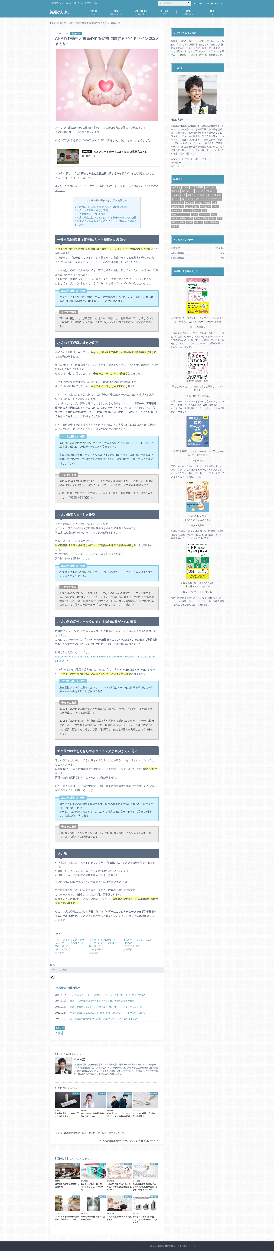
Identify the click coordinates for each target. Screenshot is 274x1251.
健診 (214, 203)
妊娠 (196, 206)
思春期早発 (176, 210)
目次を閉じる (120, 200)
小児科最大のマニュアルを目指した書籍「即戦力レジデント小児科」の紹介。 (109, 1012)
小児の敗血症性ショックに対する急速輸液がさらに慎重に (107, 217)
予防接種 (189, 203)
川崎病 (215, 206)
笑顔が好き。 (60, 12)
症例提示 (141, 12)
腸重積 (175, 222)
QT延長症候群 (197, 187)
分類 (165, 12)
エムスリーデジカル (196, 195)
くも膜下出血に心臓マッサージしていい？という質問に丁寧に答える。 (103, 943)
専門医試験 (205, 206)
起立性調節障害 (211, 222)
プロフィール (93, 12)
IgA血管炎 (176, 187)
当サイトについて (117, 12)
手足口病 (188, 210)
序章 (185, 592)
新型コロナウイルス (180, 214)
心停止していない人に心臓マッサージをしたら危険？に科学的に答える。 (69, 943)
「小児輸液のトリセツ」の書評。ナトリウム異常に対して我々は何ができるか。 (110, 995)
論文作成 (198, 222)
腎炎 (220, 218)
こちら (79, 177)
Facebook (200, 3)
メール (219, 3)
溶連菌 (175, 218)
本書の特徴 (197, 460)
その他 (79, 224)
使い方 (196, 395)
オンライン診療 (214, 195)
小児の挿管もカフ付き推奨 (90, 213)
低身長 (199, 203)
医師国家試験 (177, 206)
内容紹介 (200, 327)
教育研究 (61, 987)
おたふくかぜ (187, 191)
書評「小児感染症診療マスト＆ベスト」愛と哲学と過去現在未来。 (103, 1001)
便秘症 (207, 203)
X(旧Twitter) (177, 166)
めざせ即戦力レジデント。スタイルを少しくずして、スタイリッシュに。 (106, 1006)
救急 (60, 1033)
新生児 (194, 214)
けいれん (200, 191)
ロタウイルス (177, 203)
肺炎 (205, 218)
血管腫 (189, 222)
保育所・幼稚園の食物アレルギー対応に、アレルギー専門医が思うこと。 (92, 1133)
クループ (175, 199)
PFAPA (185, 187)
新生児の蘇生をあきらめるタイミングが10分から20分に (106, 221)
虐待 (182, 222)
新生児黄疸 (204, 214)
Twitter (210, 3)
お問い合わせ (188, 12)
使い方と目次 (196, 592)
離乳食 (175, 226)
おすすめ (175, 191)
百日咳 (183, 218)
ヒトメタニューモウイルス (193, 199)
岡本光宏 (79, 1059)
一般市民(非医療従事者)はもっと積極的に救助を (101, 206)
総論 (190, 218)
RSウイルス (210, 187)
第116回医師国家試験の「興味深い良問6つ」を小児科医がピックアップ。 (107, 1018)
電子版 (205, 395)
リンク (212, 12)
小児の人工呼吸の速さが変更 (91, 210)
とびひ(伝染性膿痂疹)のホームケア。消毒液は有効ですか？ (128, 1140)
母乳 (214, 214)
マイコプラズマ (214, 199)
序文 (192, 327)
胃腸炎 (212, 218)
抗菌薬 (197, 210)
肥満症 (198, 218)
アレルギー (211, 191)
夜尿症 (189, 206)
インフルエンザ (178, 195)
